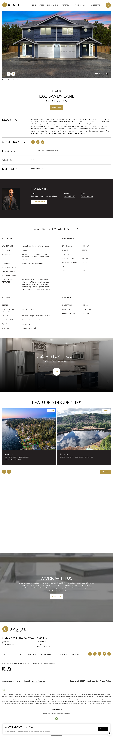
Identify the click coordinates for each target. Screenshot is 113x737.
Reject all (80, 729)
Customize (91, 729)
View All (105, 472)
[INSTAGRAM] (95, 654)
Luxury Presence (38, 681)
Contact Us (63, 654)
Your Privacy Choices (56, 735)
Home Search (95, 5)
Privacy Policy (105, 681)
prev (9, 74)
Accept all (103, 729)
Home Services (38, 5)
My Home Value (80, 5)
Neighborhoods (47, 654)
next (13, 74)
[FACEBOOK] (90, 654)
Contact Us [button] (56, 596)
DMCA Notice (77, 654)
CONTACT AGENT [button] (39, 202)
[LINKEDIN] (99, 654)
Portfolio (66, 5)
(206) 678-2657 (69, 196)
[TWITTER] (109, 654)
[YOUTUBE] (104, 654)
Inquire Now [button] (56, 107)
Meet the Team (17, 654)
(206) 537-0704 (7, 642)
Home (4, 654)
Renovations (52, 5)
